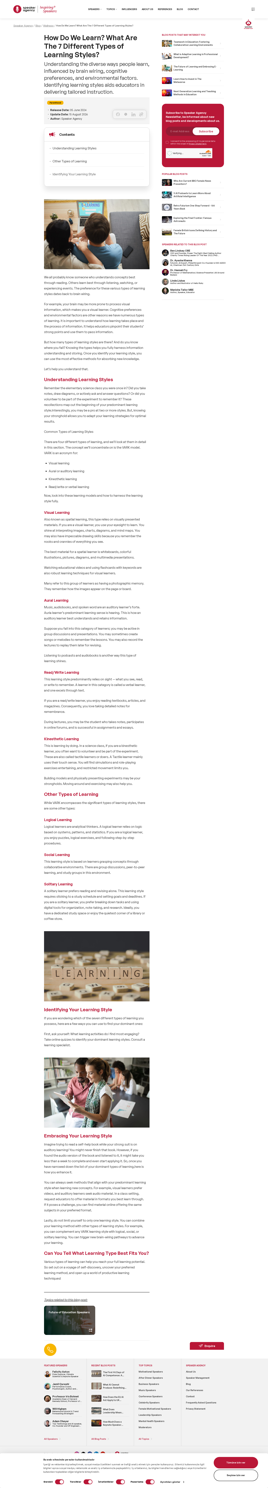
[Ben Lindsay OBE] (165, 256)
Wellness (48, 25)
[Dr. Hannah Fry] (165, 275)
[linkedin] (133, 114)
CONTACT (193, 9)
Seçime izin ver (236, 1475)
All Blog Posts (98, 1439)
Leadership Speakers (150, 1415)
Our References (194, 1390)
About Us (191, 1371)
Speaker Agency (23, 25)
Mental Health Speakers (151, 1421)
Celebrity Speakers (149, 1402)
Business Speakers (149, 1384)
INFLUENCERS (129, 9)
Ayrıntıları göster (170, 1481)
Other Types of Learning (70, 161)
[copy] (141, 114)
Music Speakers (147, 1390)
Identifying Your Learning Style (74, 174)
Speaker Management (198, 1378)
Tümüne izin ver (236, 1462)
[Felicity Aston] (47, 1377)
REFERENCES (165, 9)
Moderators (145, 1427)
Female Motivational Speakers (155, 1408)
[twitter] (126, 114)
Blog (38, 25)
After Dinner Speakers (151, 1378)
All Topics (144, 1439)
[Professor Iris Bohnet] (47, 1401)
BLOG (180, 9)
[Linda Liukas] (165, 284)
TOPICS (110, 9)
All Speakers (51, 1439)
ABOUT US (147, 9)
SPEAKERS (94, 9)
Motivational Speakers (151, 1371)
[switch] (88, 1481)
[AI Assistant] (248, 24)
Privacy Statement (197, 143)
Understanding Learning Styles (74, 148)
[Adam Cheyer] (47, 1426)
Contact (190, 1396)
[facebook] (118, 114)
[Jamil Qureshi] (47, 1389)
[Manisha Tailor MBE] (165, 294)
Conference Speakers (151, 1396)
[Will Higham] (47, 1414)
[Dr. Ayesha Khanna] (165, 265)
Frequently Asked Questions (201, 1402)
